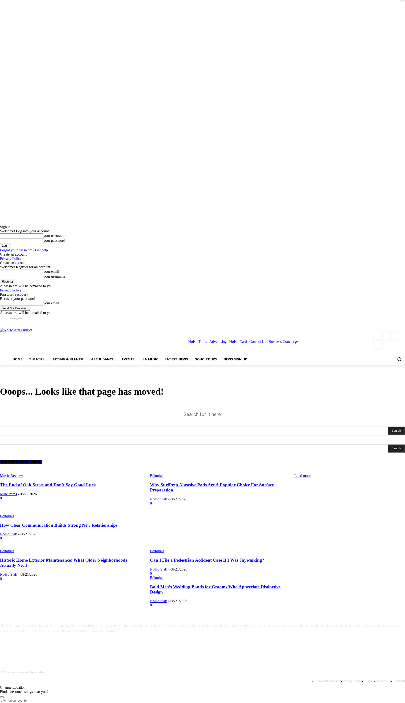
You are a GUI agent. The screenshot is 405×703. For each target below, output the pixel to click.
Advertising (218, 342)
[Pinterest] (395, 336)
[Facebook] (378, 336)
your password (54, 240)
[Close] (403, 0)
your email (51, 271)
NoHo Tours (197, 342)
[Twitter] (378, 344)
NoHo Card (238, 342)
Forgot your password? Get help (24, 250)
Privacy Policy (11, 259)
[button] (399, 359)
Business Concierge (283, 342)
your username (54, 236)
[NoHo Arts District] (56, 340)
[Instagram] (386, 336)
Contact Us (257, 342)
